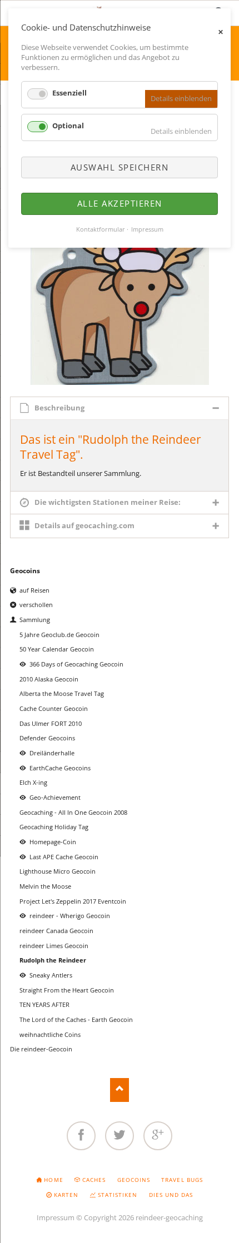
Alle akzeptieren (119, 203)
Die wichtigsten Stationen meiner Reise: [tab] (107, 502)
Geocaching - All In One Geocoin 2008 (73, 812)
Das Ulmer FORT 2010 (50, 723)
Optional (68, 126)
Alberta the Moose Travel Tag (61, 693)
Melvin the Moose (45, 886)
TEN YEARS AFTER (44, 1004)
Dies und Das (171, 1195)
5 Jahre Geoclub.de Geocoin (59, 634)
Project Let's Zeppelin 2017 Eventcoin (72, 901)
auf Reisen (34, 590)
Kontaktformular (100, 229)
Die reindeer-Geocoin (41, 1049)
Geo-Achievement (55, 797)
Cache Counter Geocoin (53, 708)
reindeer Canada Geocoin (56, 930)
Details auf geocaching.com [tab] (84, 525)
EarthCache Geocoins (60, 768)
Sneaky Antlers (50, 975)
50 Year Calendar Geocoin (56, 649)
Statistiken (117, 1195)
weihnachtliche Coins (50, 1034)
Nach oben (120, 1090)
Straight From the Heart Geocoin (66, 990)
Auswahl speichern (120, 167)
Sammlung (34, 619)
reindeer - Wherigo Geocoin (69, 915)
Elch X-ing (33, 782)
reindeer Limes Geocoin (53, 945)
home (53, 1180)
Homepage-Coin (52, 842)
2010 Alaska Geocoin (48, 679)
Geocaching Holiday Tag (53, 827)
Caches (94, 1180)
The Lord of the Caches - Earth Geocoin (76, 1019)
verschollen (36, 604)
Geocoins (25, 570)
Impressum (55, 1217)
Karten (66, 1195)
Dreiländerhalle (51, 753)
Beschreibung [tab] (59, 408)
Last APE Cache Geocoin (63, 857)
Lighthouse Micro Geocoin (57, 871)
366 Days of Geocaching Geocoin (76, 664)
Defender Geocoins (47, 738)
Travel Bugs (181, 1180)
